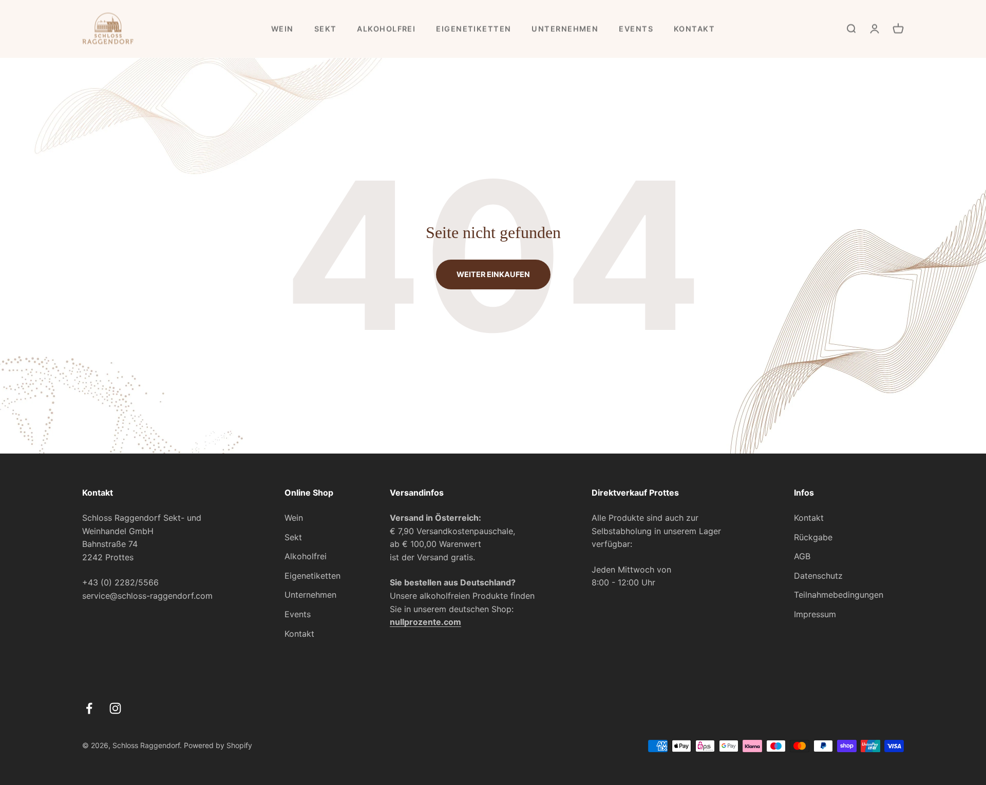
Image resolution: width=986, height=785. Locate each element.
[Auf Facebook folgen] (89, 708)
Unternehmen (565, 28)
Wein (282, 28)
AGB (802, 556)
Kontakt (694, 28)
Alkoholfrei (386, 28)
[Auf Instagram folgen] (115, 708)
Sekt (325, 28)
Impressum (815, 614)
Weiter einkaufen (493, 274)
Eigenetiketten (473, 28)
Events (636, 28)
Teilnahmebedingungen (838, 595)
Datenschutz (818, 576)
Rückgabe (813, 537)
